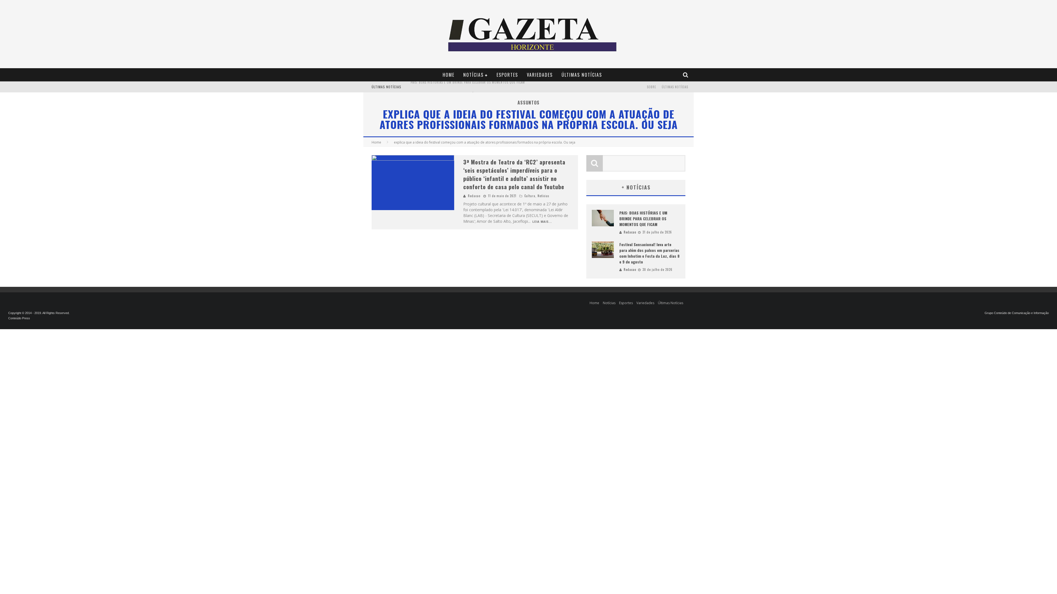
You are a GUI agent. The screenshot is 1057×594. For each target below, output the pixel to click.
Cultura (529, 196)
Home (448, 75)
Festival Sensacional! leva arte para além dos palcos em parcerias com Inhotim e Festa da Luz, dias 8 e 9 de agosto (503, 87)
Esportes (507, 75)
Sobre (651, 87)
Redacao (474, 196)
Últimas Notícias (582, 75)
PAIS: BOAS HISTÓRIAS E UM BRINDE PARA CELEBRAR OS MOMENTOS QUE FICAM (643, 218)
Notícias (473, 75)
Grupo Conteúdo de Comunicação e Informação (1017, 313)
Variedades (540, 75)
